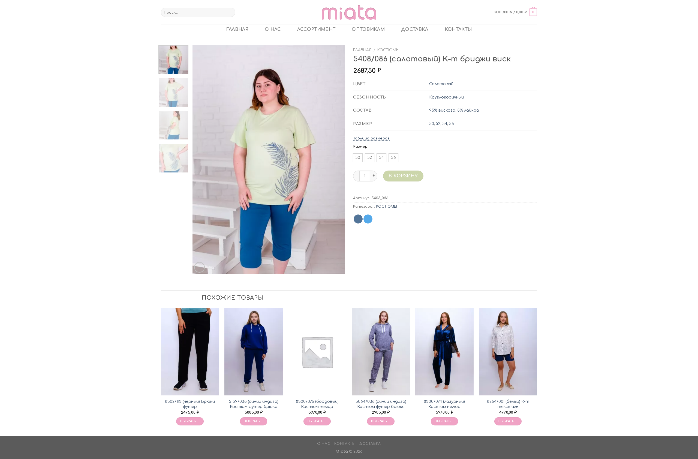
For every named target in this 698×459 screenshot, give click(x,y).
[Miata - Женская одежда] (349, 12)
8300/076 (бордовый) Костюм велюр (317, 404)
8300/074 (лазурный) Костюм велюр (444, 404)
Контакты (458, 29)
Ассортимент (316, 29)
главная (237, 29)
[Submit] (229, 12)
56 (451, 123)
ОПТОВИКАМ (368, 29)
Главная (362, 50)
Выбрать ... (190, 421)
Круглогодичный (446, 97)
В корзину (403, 176)
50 (431, 123)
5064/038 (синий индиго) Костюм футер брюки (381, 404)
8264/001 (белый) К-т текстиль (508, 404)
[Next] (335, 160)
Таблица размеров (371, 138)
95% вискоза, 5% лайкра (454, 110)
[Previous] (202, 160)
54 (444, 123)
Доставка (414, 29)
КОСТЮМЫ (388, 50)
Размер (360, 146)
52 (438, 123)
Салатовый (441, 84)
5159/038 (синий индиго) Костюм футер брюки (253, 404)
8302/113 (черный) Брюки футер (190, 404)
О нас (273, 29)
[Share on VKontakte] (358, 219)
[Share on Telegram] (367, 219)
